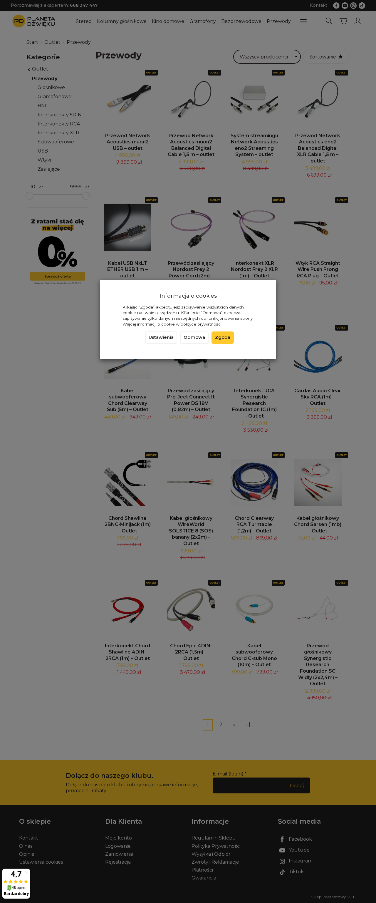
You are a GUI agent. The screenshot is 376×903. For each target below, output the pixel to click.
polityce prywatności (201, 324)
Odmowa (194, 337)
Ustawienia (161, 337)
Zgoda (222, 337)
